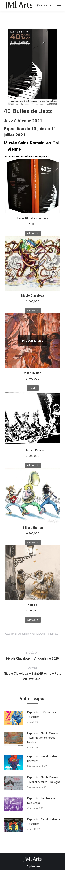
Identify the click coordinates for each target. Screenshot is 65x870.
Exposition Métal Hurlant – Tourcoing (43, 821)
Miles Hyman (32, 373)
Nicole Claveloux (32, 295)
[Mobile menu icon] (59, 5)
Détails (32, 388)
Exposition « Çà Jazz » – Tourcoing (41, 714)
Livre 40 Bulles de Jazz (32, 218)
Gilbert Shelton (32, 527)
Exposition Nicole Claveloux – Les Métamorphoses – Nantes (44, 737)
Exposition (23, 633)
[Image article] (13, 718)
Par (39, 633)
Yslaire (32, 605)
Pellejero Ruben (33, 450)
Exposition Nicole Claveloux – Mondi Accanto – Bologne (44, 779)
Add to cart (32, 233)
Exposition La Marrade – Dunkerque (42, 800)
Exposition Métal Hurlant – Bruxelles (43, 758)
